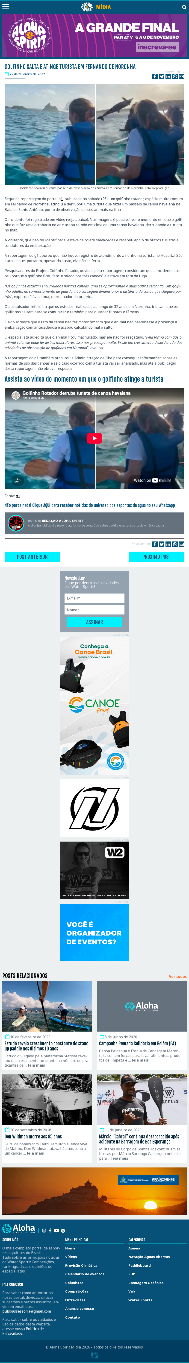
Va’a (131, 1291)
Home (70, 1248)
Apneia (134, 1248)
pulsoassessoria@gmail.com (26, 1311)
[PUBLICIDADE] (94, 706)
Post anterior (32, 557)
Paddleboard (139, 1265)
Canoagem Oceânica (145, 1282)
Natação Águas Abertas (149, 1256)
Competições (76, 1291)
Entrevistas (75, 1300)
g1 (61, 198)
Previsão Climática (81, 1265)
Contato (72, 1317)
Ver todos (178, 977)
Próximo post (156, 557)
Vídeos (71, 1256)
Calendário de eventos (84, 1274)
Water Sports (140, 1300)
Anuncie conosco (79, 1308)
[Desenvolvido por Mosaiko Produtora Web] (94, 1355)
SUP (131, 1274)
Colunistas (74, 1282)
